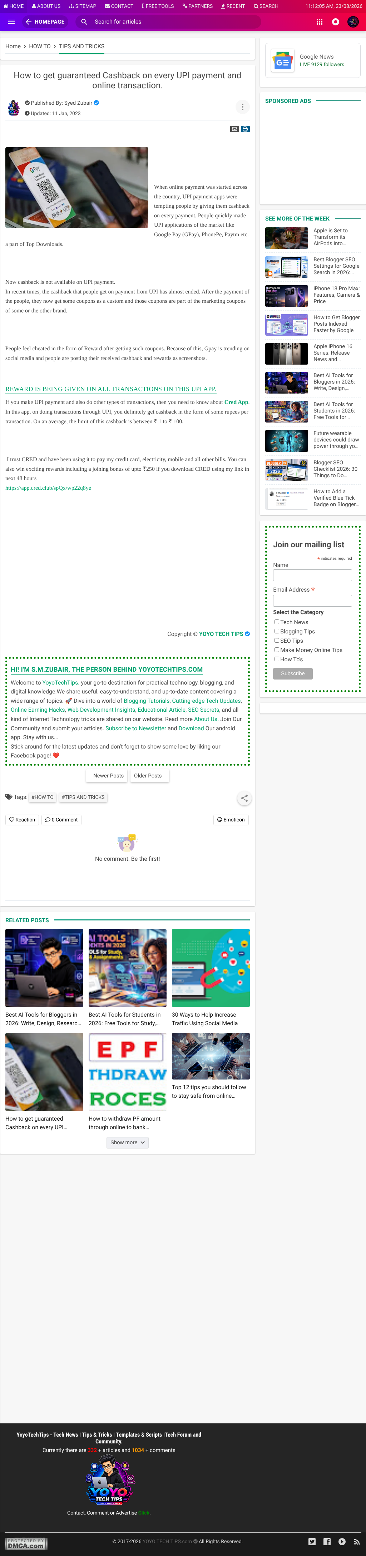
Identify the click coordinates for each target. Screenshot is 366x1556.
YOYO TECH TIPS (221, 634)
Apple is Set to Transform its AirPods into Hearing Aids (330, 237)
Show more (124, 1143)
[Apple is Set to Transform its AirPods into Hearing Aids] (286, 238)
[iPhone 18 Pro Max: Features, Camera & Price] (286, 296)
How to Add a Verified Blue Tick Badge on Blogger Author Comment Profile (334, 498)
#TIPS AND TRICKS (83, 797)
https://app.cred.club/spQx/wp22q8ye (48, 488)
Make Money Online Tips (311, 650)
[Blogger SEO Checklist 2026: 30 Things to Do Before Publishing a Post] (286, 470)
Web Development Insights (101, 709)
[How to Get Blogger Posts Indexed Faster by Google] (286, 325)
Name (280, 565)
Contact (121, 6)
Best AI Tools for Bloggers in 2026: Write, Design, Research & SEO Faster (334, 381)
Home (16, 6)
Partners (200, 6)
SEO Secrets (203, 709)
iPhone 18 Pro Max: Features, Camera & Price (336, 295)
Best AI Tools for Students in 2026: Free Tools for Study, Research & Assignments (334, 410)
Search (268, 6)
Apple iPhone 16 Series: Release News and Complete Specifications (332, 352)
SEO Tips (291, 640)
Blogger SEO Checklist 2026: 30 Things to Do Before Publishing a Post (336, 469)
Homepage (50, 22)
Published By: (62, 103)
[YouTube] (342, 1544)
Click (143, 1513)
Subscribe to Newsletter (135, 728)
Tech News (294, 622)
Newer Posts (108, 775)
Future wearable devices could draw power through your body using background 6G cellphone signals (336, 439)
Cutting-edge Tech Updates (206, 700)
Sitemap (85, 6)
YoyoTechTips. (60, 682)
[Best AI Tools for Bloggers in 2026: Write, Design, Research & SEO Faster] (286, 383)
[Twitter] (312, 1544)
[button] (84, 22)
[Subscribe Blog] (357, 1544)
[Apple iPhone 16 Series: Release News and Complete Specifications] (286, 354)
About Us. (206, 719)
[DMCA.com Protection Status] (26, 1544)
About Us (48, 6)
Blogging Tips (297, 631)
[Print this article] (245, 129)
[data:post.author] (71, 669)
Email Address (294, 590)
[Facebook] (327, 1544)
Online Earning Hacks (38, 709)
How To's (291, 659)
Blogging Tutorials (146, 700)
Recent (235, 6)
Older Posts (148, 775)
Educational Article (162, 709)
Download (191, 728)
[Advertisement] (117, 561)
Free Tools (159, 6)
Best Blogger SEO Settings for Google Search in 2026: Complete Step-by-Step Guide (336, 266)
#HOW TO (42, 797)
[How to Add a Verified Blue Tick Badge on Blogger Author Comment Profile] (286, 499)
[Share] (244, 798)
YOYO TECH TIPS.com (168, 1542)
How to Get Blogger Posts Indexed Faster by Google (336, 324)
